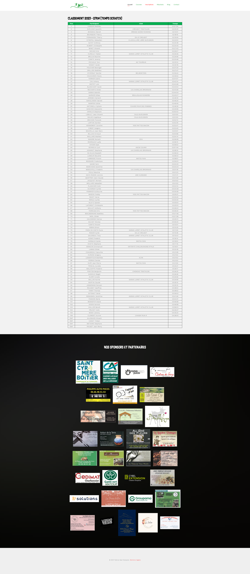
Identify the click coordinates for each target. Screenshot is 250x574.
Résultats (160, 4)
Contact (176, 4)
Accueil (130, 4)
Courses (139, 4)
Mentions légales (135, 560)
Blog (168, 4)
